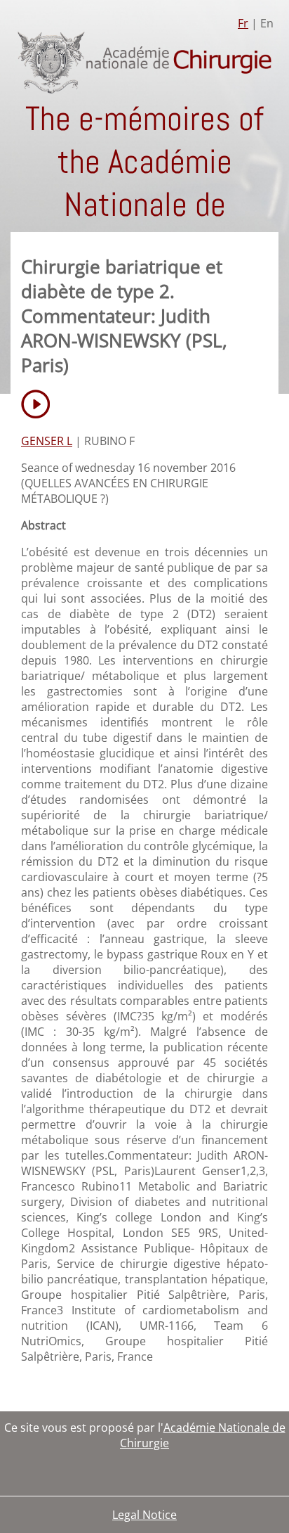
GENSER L (46, 441)
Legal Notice (144, 1514)
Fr (243, 23)
